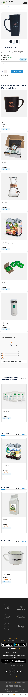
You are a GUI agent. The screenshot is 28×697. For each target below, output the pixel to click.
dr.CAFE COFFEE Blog (14, 676)
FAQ (22, 691)
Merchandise (9, 6)
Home (2, 6)
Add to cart (17, 71)
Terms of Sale (21, 689)
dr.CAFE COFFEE (19, 648)
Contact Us (6, 665)
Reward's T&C (16, 691)
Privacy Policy (6, 689)
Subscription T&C (8, 691)
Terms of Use (14, 689)
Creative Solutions (16, 684)
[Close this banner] (1, 2)
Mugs (15, 6)
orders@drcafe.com (20, 661)
